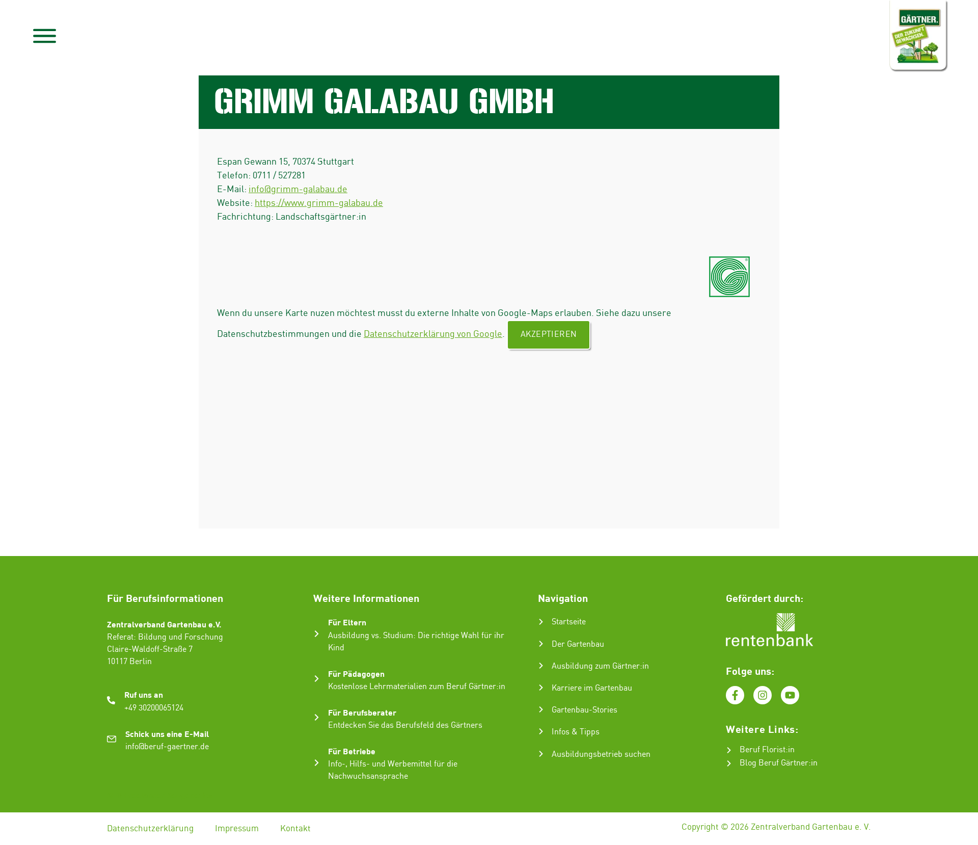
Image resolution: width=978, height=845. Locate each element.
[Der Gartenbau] (541, 644)
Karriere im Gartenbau (592, 688)
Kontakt (295, 828)
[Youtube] (790, 695)
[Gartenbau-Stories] (541, 709)
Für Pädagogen (356, 673)
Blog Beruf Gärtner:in (779, 763)
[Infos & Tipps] (541, 731)
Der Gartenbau (578, 644)
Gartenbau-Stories (584, 710)
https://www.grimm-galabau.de (319, 203)
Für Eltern (347, 622)
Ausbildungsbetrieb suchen (601, 754)
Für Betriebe (351, 751)
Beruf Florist (762, 750)
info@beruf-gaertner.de (167, 747)
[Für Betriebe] (316, 762)
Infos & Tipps (576, 732)
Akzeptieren (549, 334)
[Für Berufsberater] (316, 717)
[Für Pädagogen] (316, 678)
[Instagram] (762, 695)
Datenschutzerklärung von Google (433, 334)
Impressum (237, 828)
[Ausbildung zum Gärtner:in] (541, 666)
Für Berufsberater (362, 712)
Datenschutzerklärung (150, 828)
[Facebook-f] (735, 695)
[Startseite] (541, 622)
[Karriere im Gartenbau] (541, 687)
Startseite (569, 622)
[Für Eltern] (316, 633)
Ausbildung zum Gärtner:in (600, 666)
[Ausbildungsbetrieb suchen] (541, 754)
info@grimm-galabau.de (298, 189)
